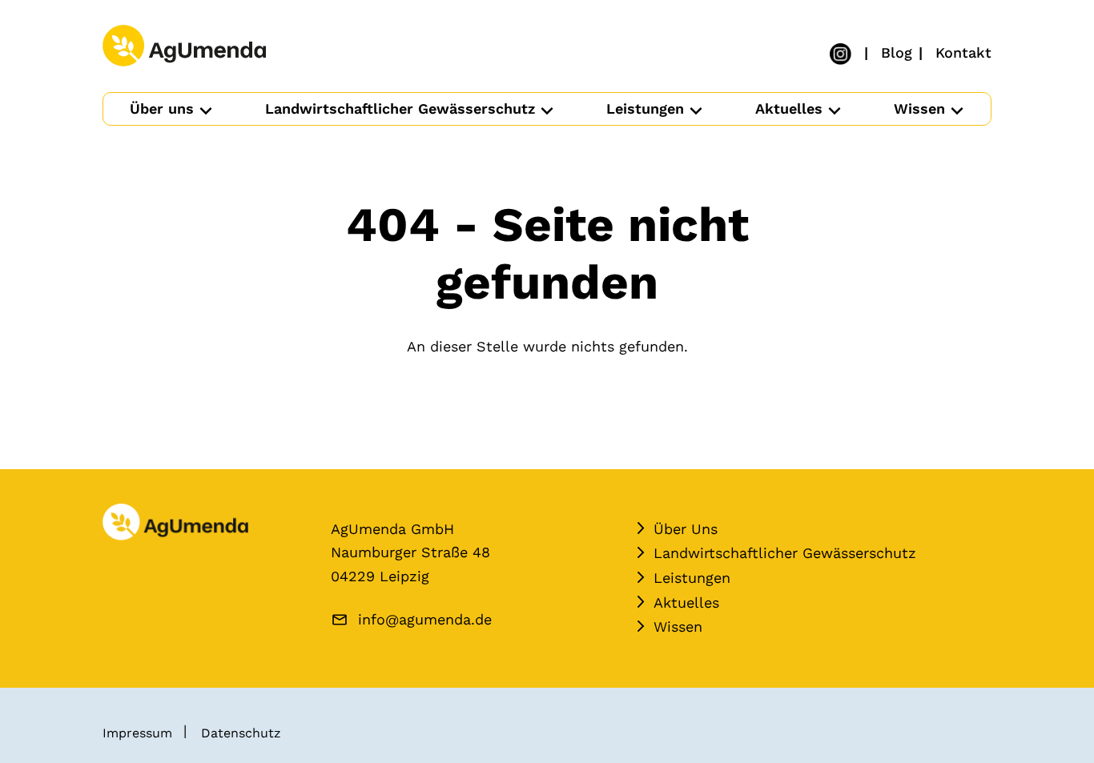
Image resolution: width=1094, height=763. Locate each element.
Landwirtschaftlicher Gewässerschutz (400, 108)
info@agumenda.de (425, 619)
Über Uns (686, 528)
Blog (896, 52)
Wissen (919, 108)
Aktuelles (789, 108)
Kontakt (963, 52)
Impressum (137, 733)
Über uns (162, 108)
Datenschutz (241, 733)
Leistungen (645, 108)
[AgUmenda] (184, 47)
